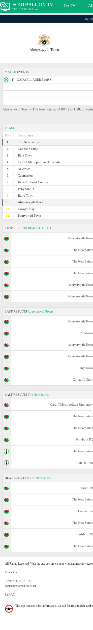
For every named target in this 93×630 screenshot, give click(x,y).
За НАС (10, 594)
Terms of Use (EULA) (18, 581)
